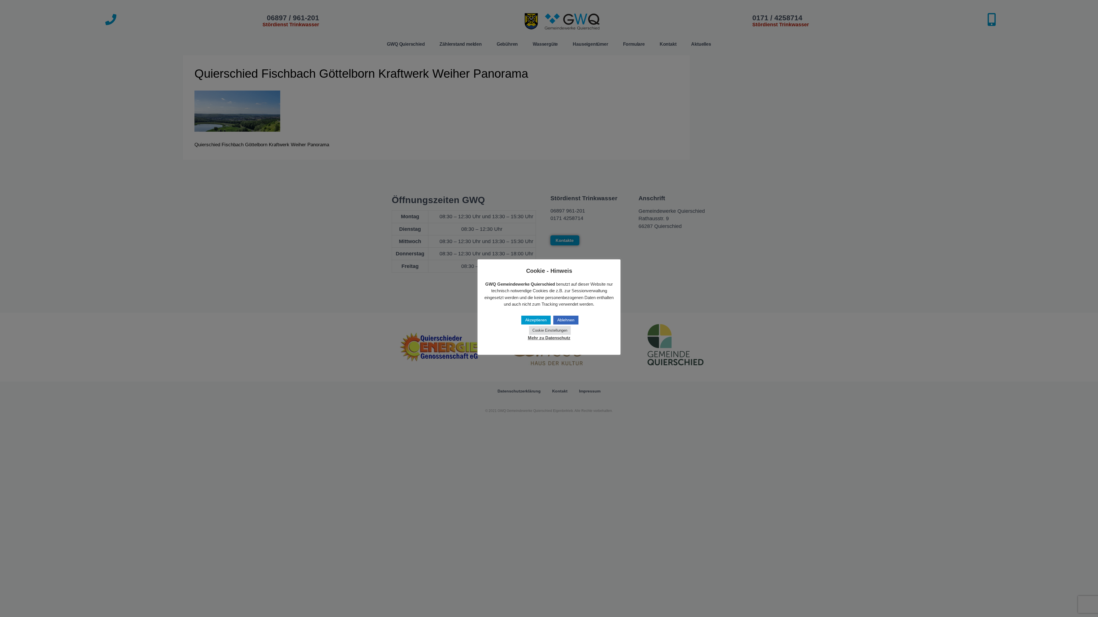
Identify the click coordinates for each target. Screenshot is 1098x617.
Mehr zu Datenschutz (549, 337)
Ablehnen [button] (565, 320)
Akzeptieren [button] (536, 320)
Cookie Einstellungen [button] (549, 330)
